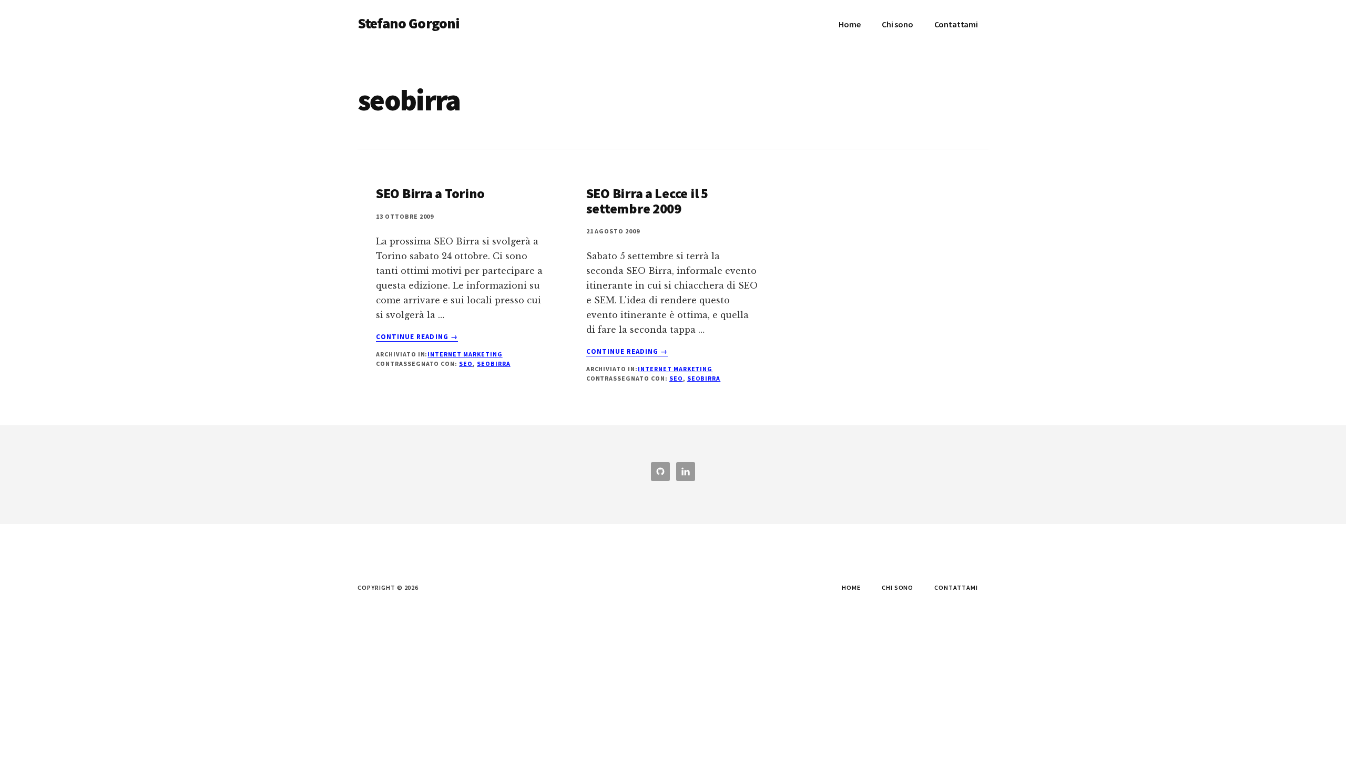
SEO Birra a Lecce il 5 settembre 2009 (647, 201)
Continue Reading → (417, 337)
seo (466, 363)
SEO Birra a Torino (430, 193)
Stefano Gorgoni (409, 23)
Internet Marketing (464, 354)
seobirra (494, 363)
